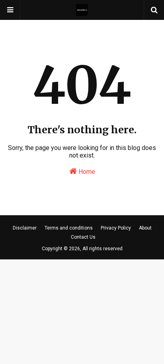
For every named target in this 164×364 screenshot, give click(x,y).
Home (86, 171)
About (145, 228)
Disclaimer (25, 228)
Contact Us (83, 237)
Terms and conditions (69, 228)
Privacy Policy (116, 228)
